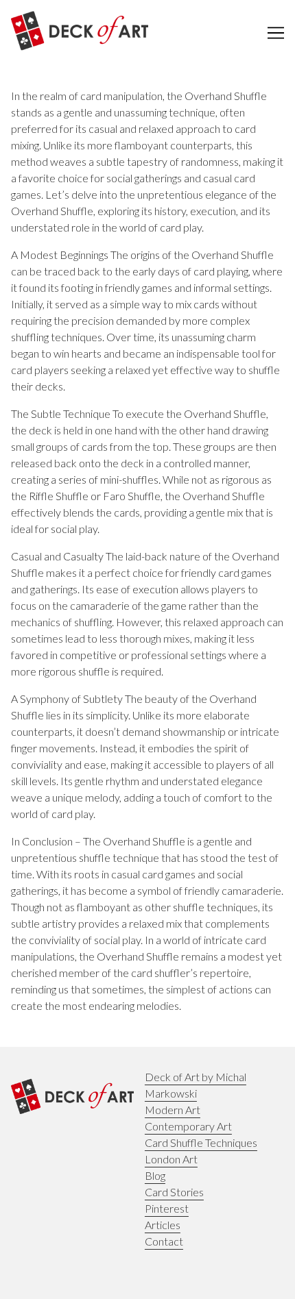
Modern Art (172, 1109)
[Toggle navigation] (276, 33)
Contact (164, 1241)
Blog (155, 1175)
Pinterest (167, 1208)
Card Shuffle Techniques (201, 1142)
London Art (171, 1158)
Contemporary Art (188, 1126)
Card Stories (174, 1191)
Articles (162, 1224)
